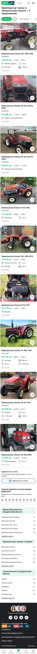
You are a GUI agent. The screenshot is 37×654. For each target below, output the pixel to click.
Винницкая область (18, 547)
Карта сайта (7, 641)
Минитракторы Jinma (18, 525)
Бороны (18, 579)
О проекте (6, 629)
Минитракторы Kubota (18, 529)
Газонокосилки (18, 583)
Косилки (18, 590)
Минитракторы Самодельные (18, 532)
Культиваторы (18, 594)
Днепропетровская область (18, 554)
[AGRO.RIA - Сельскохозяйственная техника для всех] (9, 3)
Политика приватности (12, 633)
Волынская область (18, 551)
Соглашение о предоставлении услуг (18, 637)
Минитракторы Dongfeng (18, 517)
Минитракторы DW (18, 521)
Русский (31, 646)
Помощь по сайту (18, 613)
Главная (3, 652)
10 (34, 502)
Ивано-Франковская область (18, 562)
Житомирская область (18, 558)
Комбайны (18, 587)
